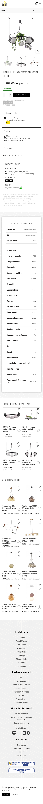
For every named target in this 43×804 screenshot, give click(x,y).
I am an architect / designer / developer (21, 718)
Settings (15, 794)
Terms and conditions (21, 749)
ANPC (21, 752)
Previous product (34, 10)
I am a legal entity (21, 723)
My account (21, 681)
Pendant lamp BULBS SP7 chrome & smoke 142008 (29, 573)
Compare (9, 148)
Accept (6, 794)
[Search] (32, 3)
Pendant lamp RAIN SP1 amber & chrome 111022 (9, 573)
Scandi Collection (30, 230)
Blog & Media (21, 659)
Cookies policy (21, 703)
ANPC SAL (21, 756)
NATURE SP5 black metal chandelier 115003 (28, 429)
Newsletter (21, 666)
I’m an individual (21, 714)
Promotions (21, 652)
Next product (39, 10)
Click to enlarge (38, 51)
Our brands (21, 645)
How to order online (21, 685)
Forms (21, 695)
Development (21, 648)
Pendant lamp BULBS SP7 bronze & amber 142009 (9, 508)
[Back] (3, 10)
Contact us (21, 745)
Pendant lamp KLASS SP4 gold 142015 (29, 540)
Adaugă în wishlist (19, 409)
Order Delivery (21, 688)
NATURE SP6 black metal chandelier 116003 (9, 462)
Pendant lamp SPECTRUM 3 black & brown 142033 (9, 541)
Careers (21, 663)
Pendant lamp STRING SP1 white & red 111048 (29, 606)
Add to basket (21, 95)
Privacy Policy (21, 699)
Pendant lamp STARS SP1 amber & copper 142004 (9, 606)
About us (21, 637)
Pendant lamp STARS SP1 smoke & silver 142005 (29, 508)
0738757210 (8, 103)
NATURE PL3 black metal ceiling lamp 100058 (9, 429)
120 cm (33, 312)
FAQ (21, 677)
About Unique (21, 641)
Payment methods (21, 692)
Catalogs (21, 655)
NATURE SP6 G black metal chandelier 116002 (28, 462)
